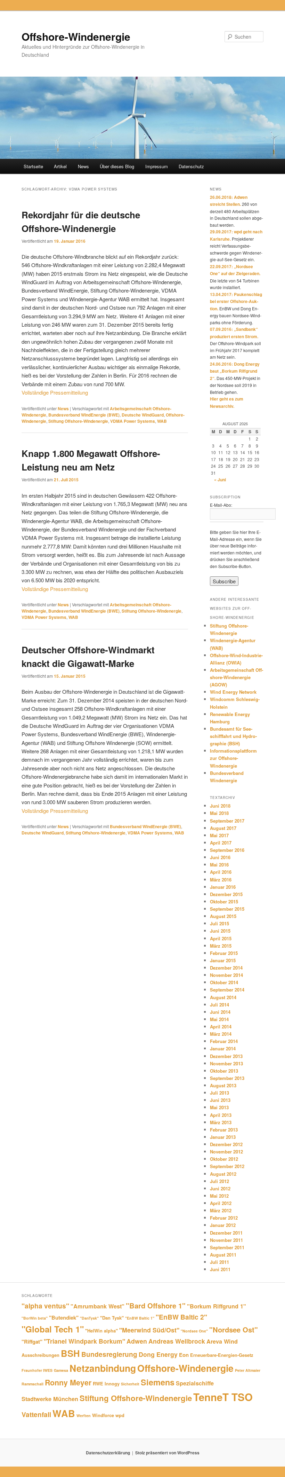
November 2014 (226, 975)
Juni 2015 (220, 930)
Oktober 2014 (224, 982)
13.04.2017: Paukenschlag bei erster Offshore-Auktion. (236, 301)
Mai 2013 (219, 1107)
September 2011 (227, 1247)
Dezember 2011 (226, 1232)
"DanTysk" (89, 1318)
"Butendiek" (64, 1317)
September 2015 (227, 908)
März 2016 (220, 879)
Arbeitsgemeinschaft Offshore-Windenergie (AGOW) (236, 677)
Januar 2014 (223, 1048)
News (83, 166)
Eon (184, 1355)
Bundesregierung (109, 1354)
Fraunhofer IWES (37, 1370)
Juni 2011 (220, 1269)
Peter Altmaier (247, 1370)
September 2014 (227, 989)
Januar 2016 (223, 887)
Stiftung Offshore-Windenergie (78, 421)
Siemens (157, 1382)
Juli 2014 (219, 1004)
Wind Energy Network (233, 692)
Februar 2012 (224, 1217)
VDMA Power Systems (132, 421)
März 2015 (220, 945)
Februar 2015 (224, 953)
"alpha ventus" (45, 1306)
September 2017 (227, 820)
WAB (162, 421)
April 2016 (220, 872)
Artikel (60, 166)
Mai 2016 (219, 864)
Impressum (156, 166)
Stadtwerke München (50, 1399)
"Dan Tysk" (112, 1317)
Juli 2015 (219, 923)
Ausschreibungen (40, 1355)
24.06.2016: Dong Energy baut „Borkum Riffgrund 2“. (235, 371)
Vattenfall (36, 1414)
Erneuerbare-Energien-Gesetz (221, 1355)
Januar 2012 (223, 1225)
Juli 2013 (219, 1092)
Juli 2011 (219, 1262)
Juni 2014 (220, 1012)
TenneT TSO (223, 1397)
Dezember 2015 (226, 894)
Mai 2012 (219, 1195)
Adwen (137, 1341)
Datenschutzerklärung (108, 1452)
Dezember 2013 (226, 1056)
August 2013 (223, 1085)
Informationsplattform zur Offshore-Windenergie (233, 758)
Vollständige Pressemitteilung (55, 392)
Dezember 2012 (226, 1144)
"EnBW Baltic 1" (139, 1318)
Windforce (103, 1415)
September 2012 (227, 1166)
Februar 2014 (224, 1041)
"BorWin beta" (35, 1318)
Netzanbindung (103, 1368)
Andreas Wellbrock (176, 1341)
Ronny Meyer (68, 1382)
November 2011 (226, 1240)
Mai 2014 (219, 1019)
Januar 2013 (223, 1137)
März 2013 (220, 1122)
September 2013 (227, 1078)
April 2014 (220, 1026)
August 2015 (223, 916)
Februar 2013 (224, 1129)
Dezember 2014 (226, 967)
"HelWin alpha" (101, 1330)
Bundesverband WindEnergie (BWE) (84, 415)
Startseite (33, 166)
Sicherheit (130, 1383)
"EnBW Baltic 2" (181, 1317)
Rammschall (32, 1383)
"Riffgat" (32, 1341)
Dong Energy (158, 1354)
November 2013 (226, 1063)
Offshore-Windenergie (76, 36)
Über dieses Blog (117, 166)
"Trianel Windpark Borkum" (84, 1341)
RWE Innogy (106, 1383)
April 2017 (220, 842)
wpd (119, 1415)
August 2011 (223, 1254)
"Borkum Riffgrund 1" (216, 1306)
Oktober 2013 (224, 1070)
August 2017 (223, 828)
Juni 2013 (220, 1100)
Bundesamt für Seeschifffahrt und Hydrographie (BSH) (233, 736)
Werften (83, 1415)
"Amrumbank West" (97, 1306)
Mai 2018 (219, 813)
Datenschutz (191, 166)
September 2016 (227, 850)
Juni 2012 (220, 1188)
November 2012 (226, 1151)
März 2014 (220, 1034)
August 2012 (223, 1174)
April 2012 (220, 1203)
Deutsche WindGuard (143, 415)
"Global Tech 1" (53, 1329)
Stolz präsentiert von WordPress (167, 1452)
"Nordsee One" (194, 1331)
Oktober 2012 (224, 1159)
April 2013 (220, 1115)
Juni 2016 (220, 857)
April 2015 (220, 938)
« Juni (220, 479)
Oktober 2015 (224, 901)
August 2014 (223, 997)
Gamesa (61, 1370)
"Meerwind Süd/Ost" (149, 1330)
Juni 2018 (220, 805)
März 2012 (220, 1210)
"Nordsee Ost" (233, 1329)
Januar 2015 (223, 960)
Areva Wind (222, 1341)
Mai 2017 (219, 835)
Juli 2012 (219, 1181)
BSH (70, 1353)
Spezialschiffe (195, 1383)
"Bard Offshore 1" (156, 1305)
